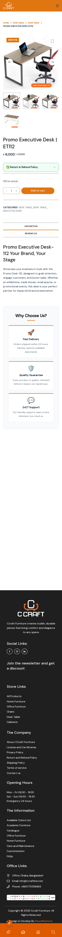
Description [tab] (31, 226)
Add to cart (38, 190)
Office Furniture (16, 706)
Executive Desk (12, 210)
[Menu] (57, 5)
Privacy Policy (15, 752)
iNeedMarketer (44, 921)
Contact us (14, 773)
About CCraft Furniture (21, 742)
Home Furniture (16, 701)
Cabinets (12, 722)
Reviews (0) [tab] (31, 233)
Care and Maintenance (20, 846)
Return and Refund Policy (22, 757)
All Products (14, 696)
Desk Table (25, 207)
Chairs (10, 711)
